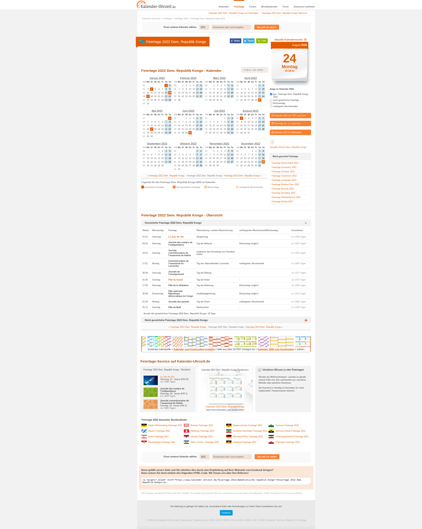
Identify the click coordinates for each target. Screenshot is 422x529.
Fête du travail (175, 279)
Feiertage (239, 6)
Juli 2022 (219, 111)
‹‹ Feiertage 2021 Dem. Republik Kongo (165, 175)
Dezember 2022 (250, 143)
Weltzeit (290, 520)
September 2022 (157, 143)
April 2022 (250, 78)
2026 (248, 520)
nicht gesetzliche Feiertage (286, 100)
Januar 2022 (157, 78)
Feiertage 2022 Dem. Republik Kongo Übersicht (284, 13)
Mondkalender (269, 6)
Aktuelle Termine (275, 520)
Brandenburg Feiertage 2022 (161, 442)
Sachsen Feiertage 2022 (287, 425)
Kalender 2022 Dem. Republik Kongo (225, 406)
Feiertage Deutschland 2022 (285, 163)
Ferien (252, 6)
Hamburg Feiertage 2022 (202, 431)
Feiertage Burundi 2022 (283, 188)
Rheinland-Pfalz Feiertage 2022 (248, 436)
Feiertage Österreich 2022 (284, 167)
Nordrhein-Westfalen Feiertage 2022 (250, 431)
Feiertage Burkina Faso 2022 (285, 184)
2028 (262, 520)
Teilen (236, 41)
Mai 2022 (157, 111)
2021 (211, 520)
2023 (226, 520)
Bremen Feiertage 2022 (202, 425)
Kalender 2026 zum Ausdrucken (276, 349)
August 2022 (250, 111)
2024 (233, 520)
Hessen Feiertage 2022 (202, 436)
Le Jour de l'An (176, 237)
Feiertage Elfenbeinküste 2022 (286, 197)
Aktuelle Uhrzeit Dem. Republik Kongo (288, 147)
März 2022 (219, 78)
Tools (285, 6)
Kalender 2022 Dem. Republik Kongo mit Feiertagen (233, 13)
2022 (219, 520)
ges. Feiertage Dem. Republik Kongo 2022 (290, 95)
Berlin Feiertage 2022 (158, 436)
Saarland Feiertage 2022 (244, 442)
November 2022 (219, 143)
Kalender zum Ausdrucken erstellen (194, 349)
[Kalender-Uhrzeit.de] (140, 5)
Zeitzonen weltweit (304, 6)
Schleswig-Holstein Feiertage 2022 (291, 436)
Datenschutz (200, 520)
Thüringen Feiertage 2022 (287, 442)
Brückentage (279, 103)
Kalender (224, 6)
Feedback (226, 513)
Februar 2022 (188, 78)
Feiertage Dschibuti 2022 (283, 193)
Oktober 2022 (188, 143)
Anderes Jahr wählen (254, 70)
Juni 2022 (188, 111)
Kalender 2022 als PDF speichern (289, 115)
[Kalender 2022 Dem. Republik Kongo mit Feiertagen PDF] (225, 403)
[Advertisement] (112, 105)
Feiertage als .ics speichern (287, 123)
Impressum (186, 520)
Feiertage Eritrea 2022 (282, 201)
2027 (255, 520)
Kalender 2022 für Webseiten (287, 132)
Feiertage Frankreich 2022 (284, 176)
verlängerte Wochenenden (285, 106)
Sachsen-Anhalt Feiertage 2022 (290, 431)
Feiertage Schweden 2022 (284, 180)
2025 (240, 520)
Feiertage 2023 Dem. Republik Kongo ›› (242, 175)
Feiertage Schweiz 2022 (283, 171)
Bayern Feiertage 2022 (159, 431)
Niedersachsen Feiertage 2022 (247, 425)
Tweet (250, 41)
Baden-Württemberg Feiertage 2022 (165, 425)
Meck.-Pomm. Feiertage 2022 (205, 442)
